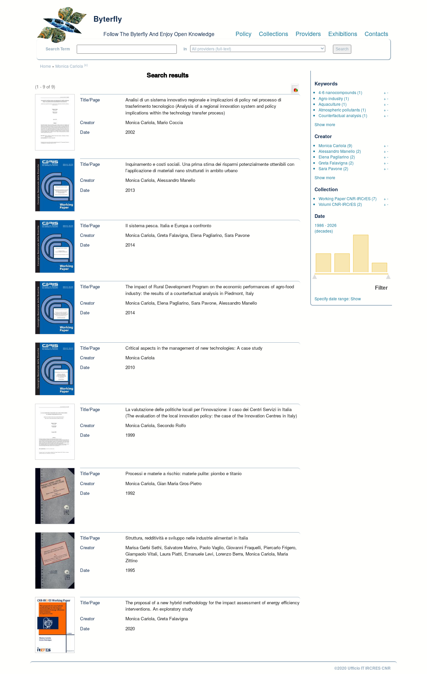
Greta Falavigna (333, 162)
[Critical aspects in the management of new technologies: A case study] (55, 368)
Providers (308, 33)
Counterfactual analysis (340, 115)
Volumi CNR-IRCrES (337, 204)
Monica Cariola (69, 66)
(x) (86, 64)
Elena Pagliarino (334, 156)
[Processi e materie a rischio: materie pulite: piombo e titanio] (55, 495)
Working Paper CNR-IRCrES (345, 198)
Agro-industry (331, 98)
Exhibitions (342, 33)
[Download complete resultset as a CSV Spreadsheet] (295, 88)
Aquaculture (330, 104)
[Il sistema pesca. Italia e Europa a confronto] (55, 246)
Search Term (58, 49)
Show (356, 298)
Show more (325, 124)
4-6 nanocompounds (337, 92)
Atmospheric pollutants (339, 109)
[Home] (62, 25)
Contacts (376, 33)
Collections (273, 33)
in (185, 49)
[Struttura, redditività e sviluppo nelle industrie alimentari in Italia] (55, 560)
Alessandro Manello (337, 151)
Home (45, 66)
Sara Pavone (330, 168)
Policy (244, 33)
